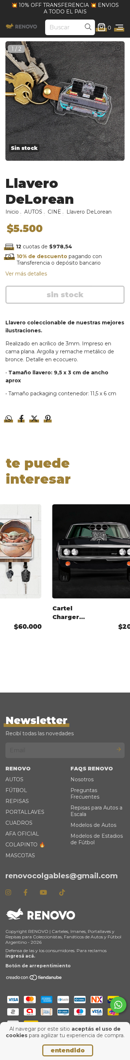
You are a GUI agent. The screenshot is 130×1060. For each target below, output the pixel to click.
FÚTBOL (16, 790)
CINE (54, 212)
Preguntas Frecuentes (84, 793)
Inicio (12, 212)
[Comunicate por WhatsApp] (118, 1005)
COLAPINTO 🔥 (25, 844)
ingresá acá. (20, 956)
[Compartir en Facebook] (22, 419)
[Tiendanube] (34, 978)
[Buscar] (88, 27)
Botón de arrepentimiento (38, 965)
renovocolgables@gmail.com (61, 875)
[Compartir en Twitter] (35, 419)
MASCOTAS (20, 855)
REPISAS (17, 801)
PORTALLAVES (24, 812)
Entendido (68, 1050)
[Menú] (119, 27)
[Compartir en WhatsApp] (8, 419)
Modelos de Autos (93, 825)
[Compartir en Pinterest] (48, 419)
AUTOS (33, 212)
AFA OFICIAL (22, 833)
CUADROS (18, 823)
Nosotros (82, 779)
